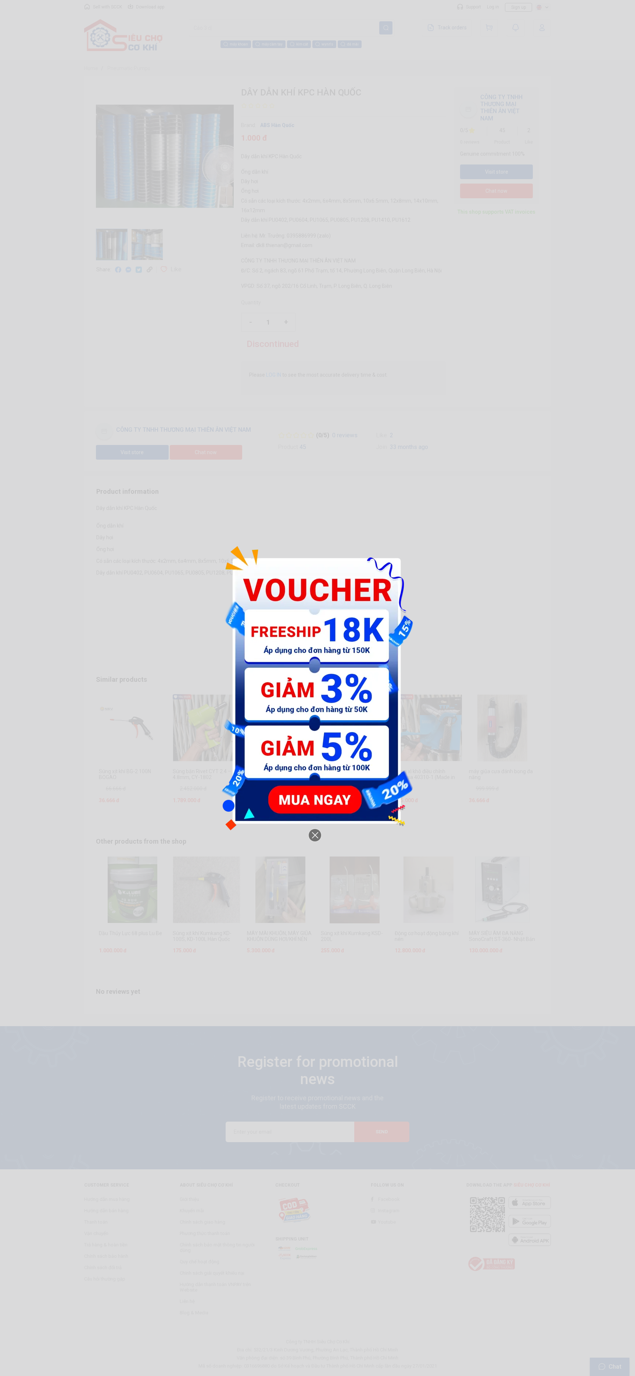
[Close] (315, 835)
